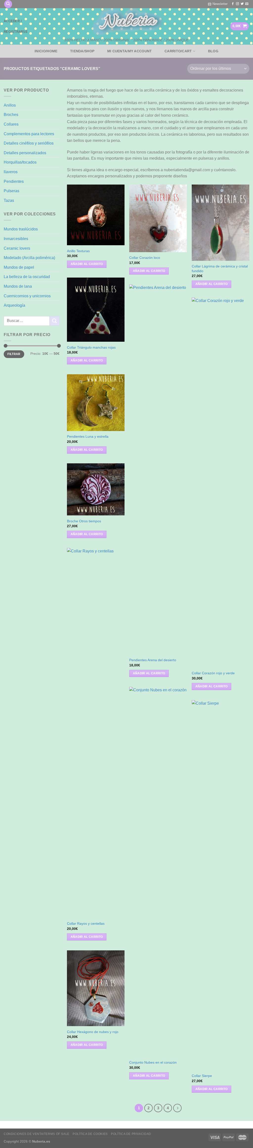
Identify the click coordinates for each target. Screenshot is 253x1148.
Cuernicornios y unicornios (27, 296)
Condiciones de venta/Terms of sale (36, 1134)
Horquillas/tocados (20, 162)
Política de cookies (90, 1134)
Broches (11, 115)
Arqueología (14, 305)
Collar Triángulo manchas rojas (91, 347)
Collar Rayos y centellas (86, 923)
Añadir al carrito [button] (87, 264)
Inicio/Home (46, 51)
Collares (11, 124)
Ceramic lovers (17, 248)
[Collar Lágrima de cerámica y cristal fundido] (220, 223)
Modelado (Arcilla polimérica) (29, 258)
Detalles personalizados (25, 153)
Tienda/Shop (82, 51)
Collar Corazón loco (144, 258)
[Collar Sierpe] (220, 885)
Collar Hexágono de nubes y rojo (92, 1032)
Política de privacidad (131, 1134)
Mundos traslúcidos (21, 229)
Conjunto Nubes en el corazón (153, 1062)
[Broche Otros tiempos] (96, 489)
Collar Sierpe (202, 1076)
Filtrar (14, 354)
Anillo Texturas (78, 251)
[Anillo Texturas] (96, 215)
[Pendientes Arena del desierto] (158, 469)
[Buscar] (8, 4)
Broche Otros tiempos (84, 521)
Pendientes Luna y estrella (87, 436)
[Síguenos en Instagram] (237, 4)
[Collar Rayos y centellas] (96, 733)
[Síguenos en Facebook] (232, 4)
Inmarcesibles (16, 239)
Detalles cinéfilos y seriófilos (29, 143)
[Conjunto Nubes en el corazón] (158, 872)
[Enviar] (55, 321)
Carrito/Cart (178, 51)
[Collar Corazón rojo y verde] (220, 483)
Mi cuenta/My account (129, 51)
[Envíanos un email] (246, 4)
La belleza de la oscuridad (27, 277)
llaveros (11, 172)
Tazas (9, 200)
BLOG (213, 51)
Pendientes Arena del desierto (152, 660)
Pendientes (14, 181)
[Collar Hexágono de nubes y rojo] (96, 988)
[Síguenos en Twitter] (242, 4)
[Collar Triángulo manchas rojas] (96, 310)
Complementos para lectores (29, 134)
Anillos (10, 105)
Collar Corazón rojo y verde (213, 673)
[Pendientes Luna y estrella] (96, 402)
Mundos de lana (18, 286)
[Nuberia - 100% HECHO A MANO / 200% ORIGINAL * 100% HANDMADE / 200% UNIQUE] (126, 21)
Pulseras (11, 191)
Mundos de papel (19, 267)
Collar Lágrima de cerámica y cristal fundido (220, 268)
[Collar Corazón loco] (158, 218)
